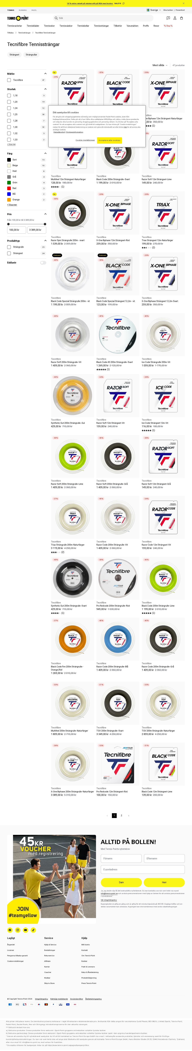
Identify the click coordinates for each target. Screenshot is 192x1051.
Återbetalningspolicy (93, 999)
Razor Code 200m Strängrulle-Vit (112, 545)
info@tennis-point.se (109, 893)
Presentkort (180, 10)
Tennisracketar (14, 26)
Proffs (146, 26)
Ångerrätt (11, 945)
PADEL (34, 10)
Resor (156, 26)
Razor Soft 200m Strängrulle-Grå (112, 484)
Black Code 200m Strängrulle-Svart (113, 179)
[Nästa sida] (128, 815)
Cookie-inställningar (15, 961)
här (125, 127)
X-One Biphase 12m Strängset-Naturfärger (162, 118)
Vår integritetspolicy (109, 900)
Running (23, 10)
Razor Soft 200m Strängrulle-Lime (67, 484)
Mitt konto (85, 945)
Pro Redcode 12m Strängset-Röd (112, 791)
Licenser (10, 950)
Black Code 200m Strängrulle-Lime (158, 606)
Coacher (47, 972)
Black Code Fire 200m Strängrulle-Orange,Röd (67, 668)
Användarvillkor (76, 999)
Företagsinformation (74, 132)
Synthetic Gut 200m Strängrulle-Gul (68, 423)
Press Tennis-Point (88, 983)
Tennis (10, 10)
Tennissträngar (101, 26)
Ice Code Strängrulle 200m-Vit (156, 362)
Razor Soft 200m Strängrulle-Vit (66, 362)
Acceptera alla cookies (109, 140)
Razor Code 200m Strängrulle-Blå (112, 666)
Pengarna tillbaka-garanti (17, 956)
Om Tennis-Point (88, 956)
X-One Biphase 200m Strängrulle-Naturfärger (72, 791)
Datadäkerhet (59, 132)
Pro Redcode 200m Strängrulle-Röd (113, 606)
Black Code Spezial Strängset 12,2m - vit (115, 301)
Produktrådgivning (88, 978)
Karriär (47, 967)
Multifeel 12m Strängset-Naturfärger (68, 179)
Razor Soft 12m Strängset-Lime (157, 179)
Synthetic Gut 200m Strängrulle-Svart (69, 606)
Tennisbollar (83, 26)
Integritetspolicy (41, 999)
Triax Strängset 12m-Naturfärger (157, 240)
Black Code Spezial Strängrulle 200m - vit (70, 301)
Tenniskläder (33, 26)
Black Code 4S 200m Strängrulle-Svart (114, 362)
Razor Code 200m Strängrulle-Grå (158, 666)
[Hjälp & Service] (168, 18)
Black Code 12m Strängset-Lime (157, 791)
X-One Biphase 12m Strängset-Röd (113, 240)
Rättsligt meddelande (59, 999)
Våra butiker (168, 10)
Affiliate (47, 961)
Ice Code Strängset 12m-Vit (155, 423)
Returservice (49, 956)
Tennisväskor (66, 26)
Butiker (84, 961)
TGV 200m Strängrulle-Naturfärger (158, 731)
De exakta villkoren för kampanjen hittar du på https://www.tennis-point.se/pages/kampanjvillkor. (48, 1045)
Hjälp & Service (50, 945)
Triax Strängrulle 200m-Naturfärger (67, 545)
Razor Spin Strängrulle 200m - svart (67, 240)
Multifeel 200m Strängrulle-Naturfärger (69, 731)
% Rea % (168, 26)
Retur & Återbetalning (90, 972)
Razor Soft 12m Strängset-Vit (110, 423)
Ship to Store (49, 983)
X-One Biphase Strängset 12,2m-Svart (160, 301)
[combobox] (103, 18)
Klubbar (47, 978)
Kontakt (84, 950)
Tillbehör (118, 26)
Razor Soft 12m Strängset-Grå (156, 484)
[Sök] (56, 18)
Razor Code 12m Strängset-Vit (156, 545)
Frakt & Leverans (88, 967)
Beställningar (49, 950)
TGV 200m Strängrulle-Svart (109, 731)
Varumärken (132, 26)
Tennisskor (49, 26)
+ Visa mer (11, 144)
